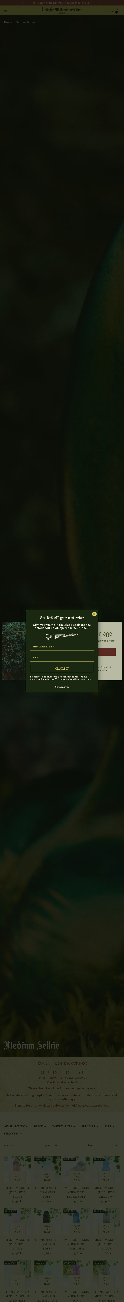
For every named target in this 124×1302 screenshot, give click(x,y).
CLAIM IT (62, 668)
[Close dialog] (94, 614)
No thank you (62, 686)
